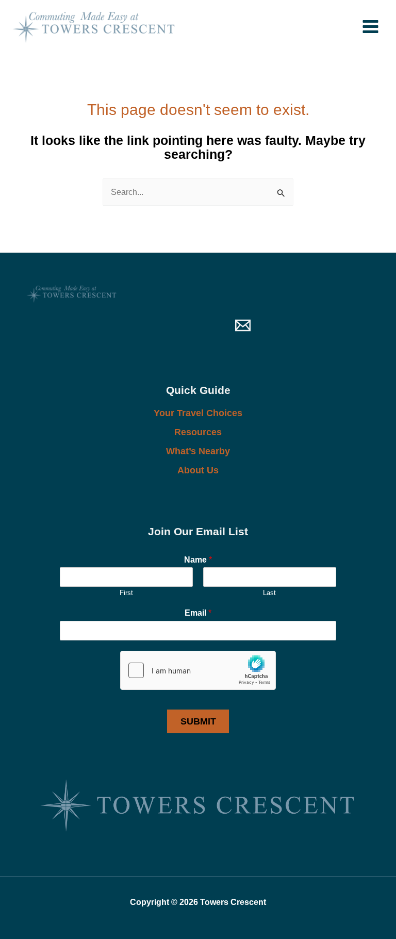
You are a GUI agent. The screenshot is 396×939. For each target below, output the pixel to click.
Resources (198, 432)
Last (269, 593)
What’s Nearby (198, 451)
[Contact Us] (243, 325)
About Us (198, 470)
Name (198, 559)
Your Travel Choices (198, 413)
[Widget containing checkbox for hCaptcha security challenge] (198, 670)
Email (198, 612)
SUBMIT (198, 721)
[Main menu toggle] (370, 26)
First (126, 593)
